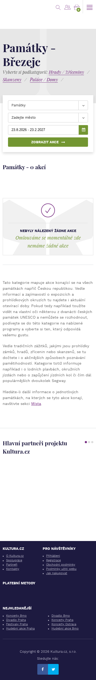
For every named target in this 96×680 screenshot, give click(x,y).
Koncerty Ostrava (63, 624)
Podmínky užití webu (61, 569)
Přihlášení (53, 556)
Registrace (53, 560)
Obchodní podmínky (60, 564)
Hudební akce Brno (65, 628)
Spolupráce (14, 560)
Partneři (11, 564)
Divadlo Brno (60, 615)
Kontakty (12, 569)
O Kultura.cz (15, 556)
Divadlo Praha (16, 620)
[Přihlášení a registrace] (67, 6)
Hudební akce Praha (20, 628)
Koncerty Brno (16, 615)
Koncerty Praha (62, 620)
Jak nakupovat (56, 573)
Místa (36, 403)
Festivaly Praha (17, 624)
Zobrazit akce (45, 142)
